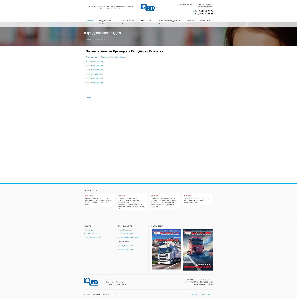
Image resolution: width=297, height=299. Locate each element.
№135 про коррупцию (94, 65)
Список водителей (205, 7)
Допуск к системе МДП (94, 237)
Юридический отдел (105, 22)
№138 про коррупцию (94, 70)
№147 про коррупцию (94, 82)
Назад (88, 97)
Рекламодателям (126, 249)
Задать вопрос (206, 294)
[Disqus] (198, 81)
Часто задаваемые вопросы (130, 237)
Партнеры (191, 21)
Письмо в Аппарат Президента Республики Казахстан (107, 57)
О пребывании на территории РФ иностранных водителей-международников (196, 200)
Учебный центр (127, 21)
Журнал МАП (146, 21)
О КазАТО (90, 21)
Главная (87, 39)
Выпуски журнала (126, 246)
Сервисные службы (127, 233)
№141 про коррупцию (94, 74)
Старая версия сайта (185, 4)
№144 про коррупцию (94, 78)
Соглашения (205, 21)
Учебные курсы (126, 230)
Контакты (200, 4)
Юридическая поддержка (169, 21)
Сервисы (209, 4)
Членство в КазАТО (93, 233)
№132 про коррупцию (94, 61)
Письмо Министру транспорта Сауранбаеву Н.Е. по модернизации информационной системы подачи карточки (98, 201)
